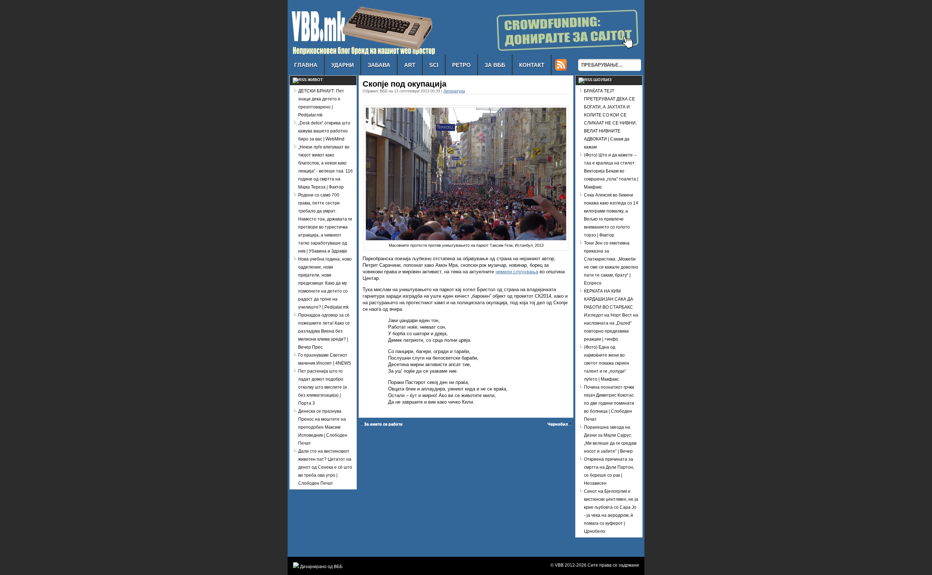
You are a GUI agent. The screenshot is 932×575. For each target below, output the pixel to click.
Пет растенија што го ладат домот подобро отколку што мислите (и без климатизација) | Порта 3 (322, 387)
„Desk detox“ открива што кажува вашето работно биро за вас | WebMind (324, 131)
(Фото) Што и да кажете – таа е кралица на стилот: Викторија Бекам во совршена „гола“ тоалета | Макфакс (611, 171)
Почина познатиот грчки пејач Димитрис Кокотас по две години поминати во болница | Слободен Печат (609, 403)
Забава (379, 65)
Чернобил (558, 424)
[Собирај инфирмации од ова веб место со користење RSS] (300, 80)
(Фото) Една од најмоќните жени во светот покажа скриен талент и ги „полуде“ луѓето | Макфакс (606, 363)
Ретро (461, 65)
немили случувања (516, 271)
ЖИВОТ (315, 80)
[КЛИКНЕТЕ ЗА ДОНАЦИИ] (555, 52)
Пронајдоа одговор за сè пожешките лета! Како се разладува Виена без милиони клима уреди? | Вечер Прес (324, 331)
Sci (433, 65)
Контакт (531, 65)
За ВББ (495, 65)
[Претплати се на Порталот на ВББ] (561, 69)
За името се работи (383, 424)
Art (409, 65)
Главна (305, 65)
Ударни (342, 65)
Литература (454, 91)
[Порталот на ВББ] (363, 52)
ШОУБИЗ (602, 80)
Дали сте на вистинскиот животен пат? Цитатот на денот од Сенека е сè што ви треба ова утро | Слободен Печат (325, 467)
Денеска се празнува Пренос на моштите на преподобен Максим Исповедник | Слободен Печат (322, 427)
